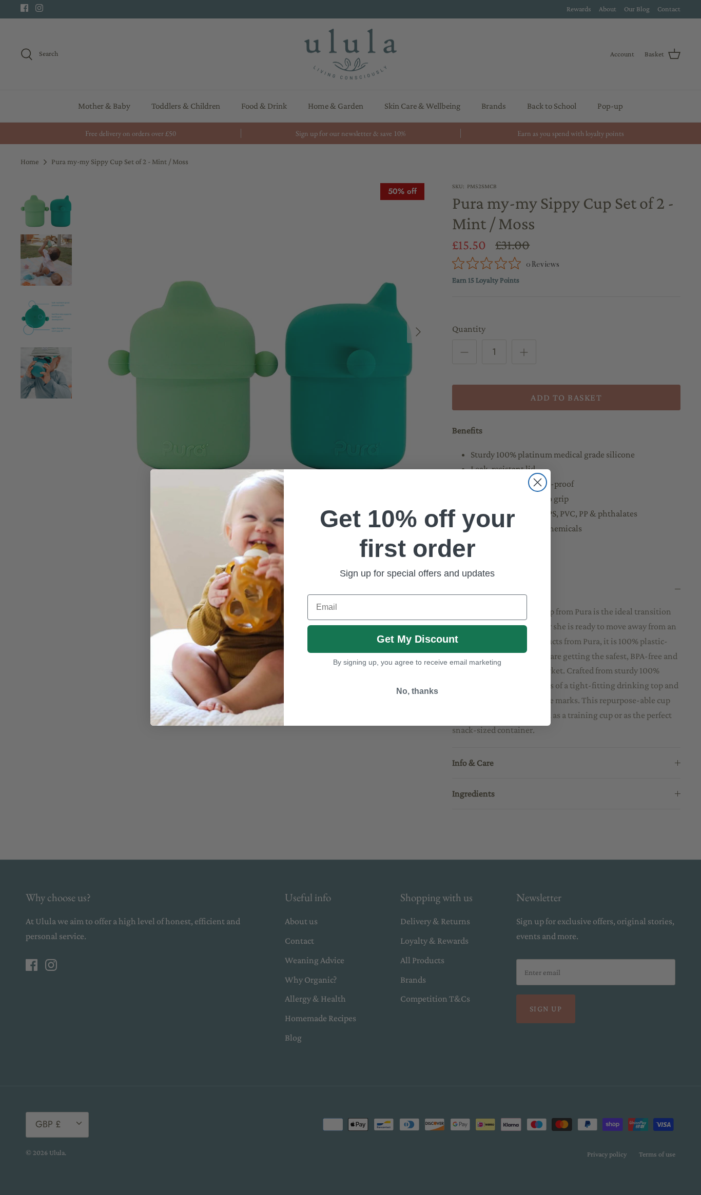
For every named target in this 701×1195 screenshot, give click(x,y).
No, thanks (417, 691)
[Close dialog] (538, 482)
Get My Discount (417, 639)
